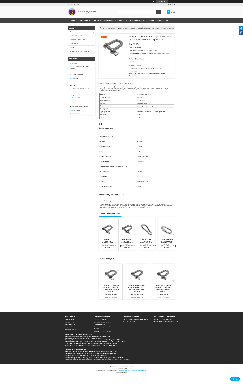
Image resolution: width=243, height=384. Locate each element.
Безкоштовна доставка (135, 65)
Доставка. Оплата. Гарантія (114, 20)
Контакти (97, 20)
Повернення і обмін (99, 324)
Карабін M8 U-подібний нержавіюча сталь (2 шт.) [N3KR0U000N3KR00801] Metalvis (109, 243)
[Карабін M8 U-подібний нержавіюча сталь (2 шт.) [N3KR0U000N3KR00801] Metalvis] (107, 227)
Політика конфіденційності (140, 370)
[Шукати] (158, 12)
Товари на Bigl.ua (70, 324)
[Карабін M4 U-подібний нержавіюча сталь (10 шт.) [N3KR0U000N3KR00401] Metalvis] (137, 273)
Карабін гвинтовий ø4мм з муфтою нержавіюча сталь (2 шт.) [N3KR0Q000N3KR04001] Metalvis (168, 243)
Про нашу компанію (137, 20)
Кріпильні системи (110, 28)
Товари (72, 20)
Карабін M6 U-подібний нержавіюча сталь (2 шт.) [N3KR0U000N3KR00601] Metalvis (128, 243)
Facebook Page (69, 322)
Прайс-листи (85, 20)
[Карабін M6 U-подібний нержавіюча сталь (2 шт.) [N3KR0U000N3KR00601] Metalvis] (127, 227)
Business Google (69, 319)
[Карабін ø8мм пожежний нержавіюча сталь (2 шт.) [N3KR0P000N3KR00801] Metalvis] (146, 227)
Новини (151, 20)
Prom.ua (130, 366)
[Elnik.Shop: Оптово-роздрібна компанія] (72, 15)
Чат (236, 379)
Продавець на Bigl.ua (121, 368)
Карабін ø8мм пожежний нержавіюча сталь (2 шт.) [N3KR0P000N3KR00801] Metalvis (148, 243)
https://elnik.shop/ (76, 110)
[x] (101, 124)
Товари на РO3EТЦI (70, 329)
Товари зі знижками (76, 36)
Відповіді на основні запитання (79, 51)
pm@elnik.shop (76, 113)
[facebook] (99, 124)
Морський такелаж (123, 28)
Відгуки (160, 20)
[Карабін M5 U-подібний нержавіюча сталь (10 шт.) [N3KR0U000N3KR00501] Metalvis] (163, 273)
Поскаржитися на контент (125, 370)
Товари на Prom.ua (70, 327)
